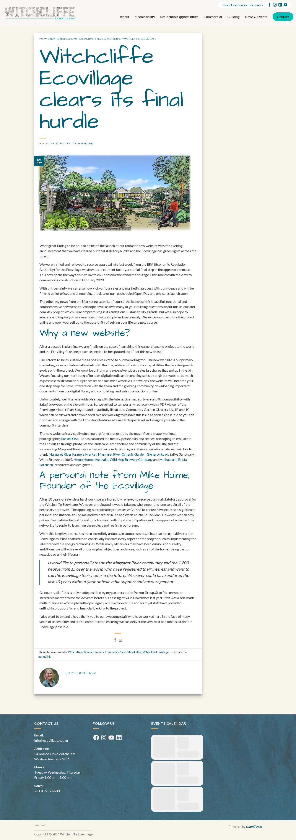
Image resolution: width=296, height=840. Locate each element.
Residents (256, 5)
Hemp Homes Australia (90, 459)
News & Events (256, 17)
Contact (283, 17)
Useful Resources (235, 5)
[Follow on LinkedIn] (280, 5)
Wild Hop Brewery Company (131, 459)
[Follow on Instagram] (274, 5)
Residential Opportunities (179, 17)
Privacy (41, 825)
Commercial (213, 17)
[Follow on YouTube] (285, 5)
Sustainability (145, 17)
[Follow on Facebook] (269, 5)
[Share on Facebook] (115, 640)
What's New (47, 39)
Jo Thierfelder (82, 143)
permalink (44, 656)
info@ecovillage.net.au (51, 740)
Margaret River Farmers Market (73, 454)
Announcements (67, 39)
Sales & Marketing (108, 39)
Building (233, 17)
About (124, 17)
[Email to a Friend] (120, 640)
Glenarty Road (157, 454)
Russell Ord (69, 438)
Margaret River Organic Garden (121, 454)
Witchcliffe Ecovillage (139, 39)
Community (86, 39)
